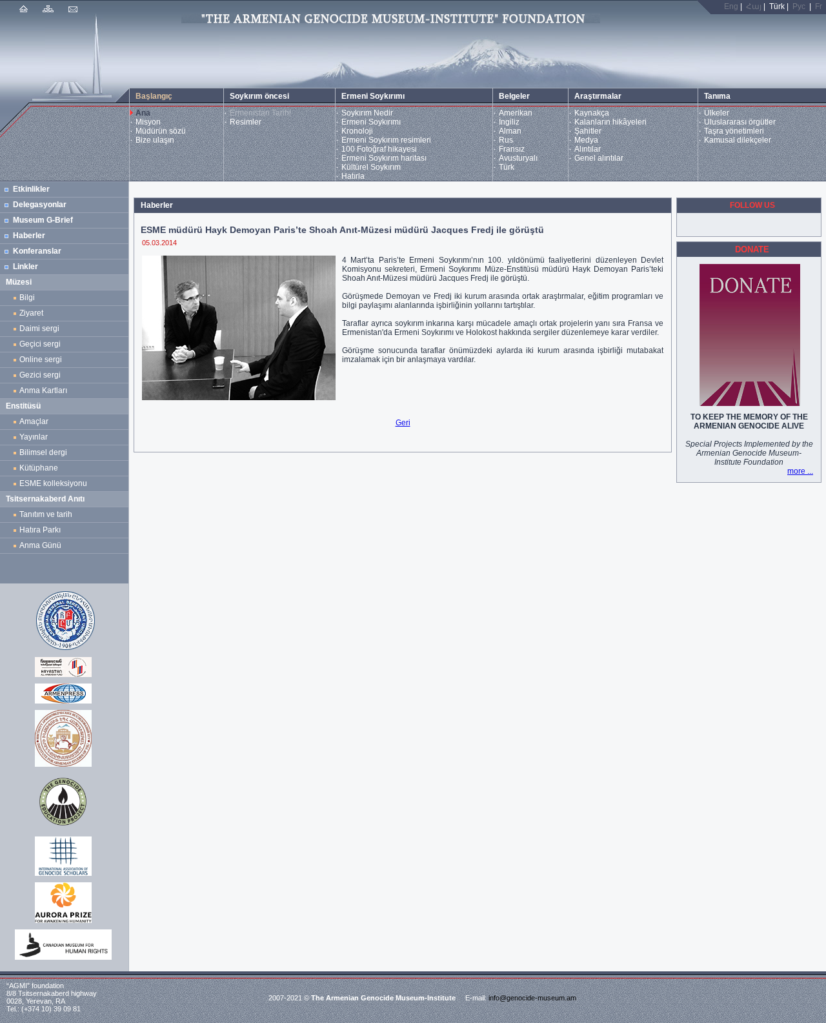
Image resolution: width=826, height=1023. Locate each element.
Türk (506, 167)
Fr (818, 6)
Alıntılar (587, 149)
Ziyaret (31, 313)
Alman (510, 131)
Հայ (753, 6)
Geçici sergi (40, 344)
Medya (586, 140)
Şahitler (587, 131)
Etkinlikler (31, 189)
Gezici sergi (42, 375)
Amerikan (515, 112)
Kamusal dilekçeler (737, 140)
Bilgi (27, 297)
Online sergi (42, 359)
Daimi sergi (39, 328)
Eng (731, 6)
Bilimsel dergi (45, 452)
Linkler (25, 266)
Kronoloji (357, 131)
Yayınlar (33, 436)
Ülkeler (716, 112)
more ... (800, 471)
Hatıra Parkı (40, 529)
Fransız (512, 149)
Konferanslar (37, 251)
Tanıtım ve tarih (45, 514)
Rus (506, 140)
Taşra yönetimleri (734, 131)
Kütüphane (38, 467)
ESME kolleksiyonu (53, 483)
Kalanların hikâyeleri (610, 122)
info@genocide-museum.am (532, 998)
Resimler (245, 122)
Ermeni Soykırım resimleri (386, 140)
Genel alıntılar (598, 158)
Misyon (148, 122)
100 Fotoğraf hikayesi (379, 149)
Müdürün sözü (161, 131)
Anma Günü (40, 545)
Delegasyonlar (39, 204)
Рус (798, 6)
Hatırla (353, 176)
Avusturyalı (518, 158)
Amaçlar (33, 421)
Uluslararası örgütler (740, 122)
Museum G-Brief (43, 220)
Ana (143, 112)
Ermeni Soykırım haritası (384, 158)
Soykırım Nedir (367, 112)
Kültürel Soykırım (371, 167)
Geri (403, 422)
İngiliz (509, 122)
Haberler (29, 235)
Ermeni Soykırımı (371, 122)
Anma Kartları (45, 390)
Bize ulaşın (155, 140)
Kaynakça (591, 112)
